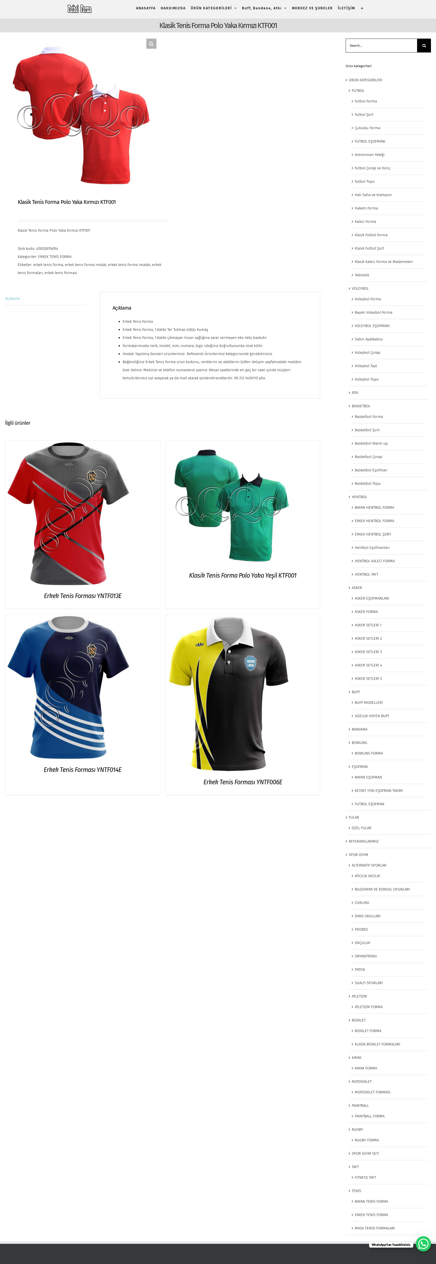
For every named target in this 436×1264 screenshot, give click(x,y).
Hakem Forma (366, 208)
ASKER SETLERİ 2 (368, 638)
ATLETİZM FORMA (369, 1007)
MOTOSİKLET (362, 1081)
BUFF (356, 692)
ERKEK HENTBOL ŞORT (373, 534)
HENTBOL (359, 497)
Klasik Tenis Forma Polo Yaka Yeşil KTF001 (242, 575)
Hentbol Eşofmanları (372, 547)
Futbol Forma (366, 101)
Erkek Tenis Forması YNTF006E (242, 782)
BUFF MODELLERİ (369, 702)
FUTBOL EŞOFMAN (369, 804)
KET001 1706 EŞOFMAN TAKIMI (379, 790)
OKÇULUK (362, 942)
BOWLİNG (359, 742)
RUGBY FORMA (367, 1140)
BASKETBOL (361, 406)
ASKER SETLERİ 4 (368, 665)
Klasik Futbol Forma (371, 235)
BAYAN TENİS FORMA (371, 1201)
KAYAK (356, 1057)
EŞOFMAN (360, 766)
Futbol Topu (365, 181)
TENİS (356, 1191)
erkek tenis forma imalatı (129, 264)
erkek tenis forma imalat (85, 264)
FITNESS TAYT (365, 1177)
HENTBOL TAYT (366, 574)
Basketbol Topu (368, 483)
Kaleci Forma (365, 221)
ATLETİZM (359, 996)
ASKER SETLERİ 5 (368, 678)
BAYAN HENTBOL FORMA (374, 507)
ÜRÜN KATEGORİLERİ (365, 80)
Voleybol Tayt (366, 366)
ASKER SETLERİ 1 (368, 625)
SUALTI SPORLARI (369, 983)
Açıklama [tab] (12, 298)
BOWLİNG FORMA (369, 753)
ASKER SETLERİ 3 (368, 652)
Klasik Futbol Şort (369, 248)
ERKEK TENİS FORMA (54, 256)
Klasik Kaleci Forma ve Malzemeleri (384, 261)
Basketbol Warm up (371, 443)
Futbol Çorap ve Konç (372, 168)
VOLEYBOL (360, 288)
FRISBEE (361, 929)
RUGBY (357, 1129)
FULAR (354, 817)
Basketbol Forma (369, 416)
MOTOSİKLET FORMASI (372, 1092)
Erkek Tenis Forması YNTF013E (82, 596)
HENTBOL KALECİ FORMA (375, 561)
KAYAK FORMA (366, 1068)
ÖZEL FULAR (361, 828)
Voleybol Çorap (367, 352)
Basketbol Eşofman (371, 470)
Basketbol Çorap (368, 456)
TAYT (355, 1167)
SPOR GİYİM (358, 854)
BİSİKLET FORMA (368, 1031)
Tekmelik (362, 275)
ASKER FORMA (366, 611)
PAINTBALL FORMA (370, 1116)
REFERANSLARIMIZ (364, 841)
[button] (151, 44)
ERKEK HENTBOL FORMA (374, 521)
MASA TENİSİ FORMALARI (375, 1228)
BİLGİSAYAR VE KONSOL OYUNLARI (382, 889)
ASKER (357, 587)
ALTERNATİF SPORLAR (369, 865)
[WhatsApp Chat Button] (423, 1243)
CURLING (362, 902)
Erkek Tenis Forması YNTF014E (82, 770)
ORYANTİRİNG (366, 956)
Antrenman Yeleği (370, 154)
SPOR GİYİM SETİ (365, 1153)
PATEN (360, 969)
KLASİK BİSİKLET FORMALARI (377, 1044)
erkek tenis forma (48, 264)
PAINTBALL (360, 1105)
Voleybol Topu (367, 379)
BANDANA (359, 729)
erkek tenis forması (61, 273)
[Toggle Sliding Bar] (362, 8)
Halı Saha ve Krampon (373, 195)
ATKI (355, 392)
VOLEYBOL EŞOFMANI (372, 326)
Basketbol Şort (367, 430)
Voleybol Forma (368, 299)
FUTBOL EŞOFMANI (370, 141)
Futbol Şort (364, 114)
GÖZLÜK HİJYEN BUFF (372, 716)
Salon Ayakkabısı (369, 339)
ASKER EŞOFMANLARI (372, 598)
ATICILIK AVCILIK (367, 876)
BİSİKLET (359, 1020)
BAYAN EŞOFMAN (368, 777)
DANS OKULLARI (367, 916)
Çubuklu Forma (367, 128)
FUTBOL (358, 90)
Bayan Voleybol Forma (373, 312)
